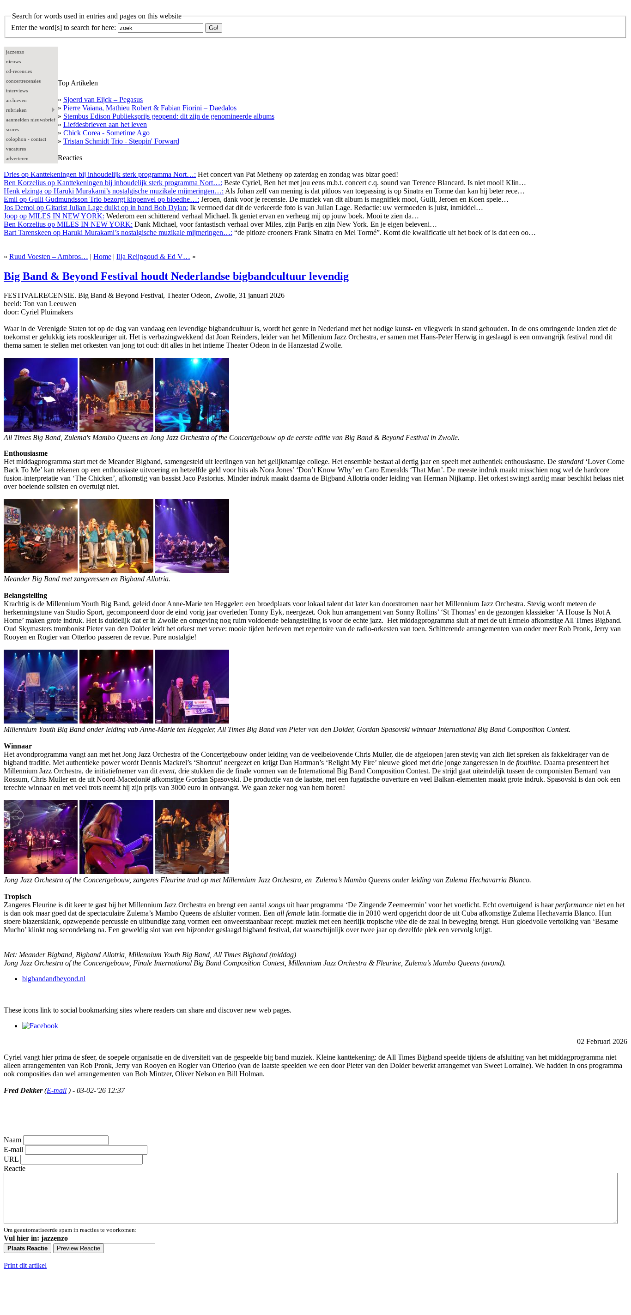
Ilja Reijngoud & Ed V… (153, 256)
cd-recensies (19, 71)
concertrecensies (23, 81)
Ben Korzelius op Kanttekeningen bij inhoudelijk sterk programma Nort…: (113, 183)
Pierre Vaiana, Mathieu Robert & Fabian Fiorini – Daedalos (150, 108)
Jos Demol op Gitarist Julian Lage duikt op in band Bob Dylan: (96, 207)
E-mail (57, 1090)
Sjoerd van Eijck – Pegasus (103, 99)
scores (12, 129)
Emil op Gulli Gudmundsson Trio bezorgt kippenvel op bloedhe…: (101, 199)
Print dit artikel (25, 1265)
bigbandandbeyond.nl (53, 979)
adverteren (17, 158)
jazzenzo (15, 51)
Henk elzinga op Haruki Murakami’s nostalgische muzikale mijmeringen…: (114, 191)
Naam (12, 1140)
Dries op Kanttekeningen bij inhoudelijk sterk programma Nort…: (100, 174)
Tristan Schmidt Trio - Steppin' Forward (121, 141)
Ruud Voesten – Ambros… (48, 256)
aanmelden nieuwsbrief (30, 119)
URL (11, 1159)
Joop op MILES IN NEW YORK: (54, 216)
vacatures (16, 148)
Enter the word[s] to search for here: (63, 27)
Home (102, 256)
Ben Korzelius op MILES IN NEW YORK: (68, 224)
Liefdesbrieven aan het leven (105, 124)
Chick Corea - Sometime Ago (106, 133)
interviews (17, 90)
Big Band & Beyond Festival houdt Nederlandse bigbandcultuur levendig (176, 276)
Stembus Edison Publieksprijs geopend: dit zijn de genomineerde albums (168, 116)
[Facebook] (40, 1026)
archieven (16, 100)
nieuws (13, 61)
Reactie (14, 1168)
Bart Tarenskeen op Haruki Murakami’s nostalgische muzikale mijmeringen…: (118, 232)
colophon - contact (26, 139)
